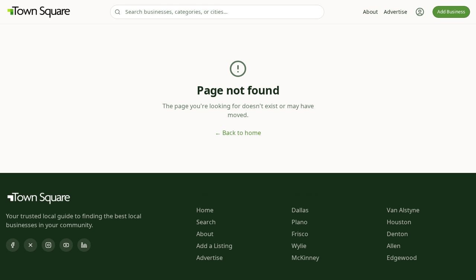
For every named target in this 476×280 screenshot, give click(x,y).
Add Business (451, 12)
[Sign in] (420, 12)
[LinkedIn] (84, 245)
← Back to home (238, 133)
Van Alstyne (403, 210)
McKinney (305, 258)
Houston (399, 222)
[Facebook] (12, 245)
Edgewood (402, 258)
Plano (300, 222)
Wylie (299, 246)
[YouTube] (66, 245)
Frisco (300, 234)
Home (204, 210)
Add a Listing (214, 246)
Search (206, 222)
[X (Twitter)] (30, 245)
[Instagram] (48, 245)
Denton (397, 234)
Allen (394, 246)
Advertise (395, 11)
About (370, 11)
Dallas (300, 210)
